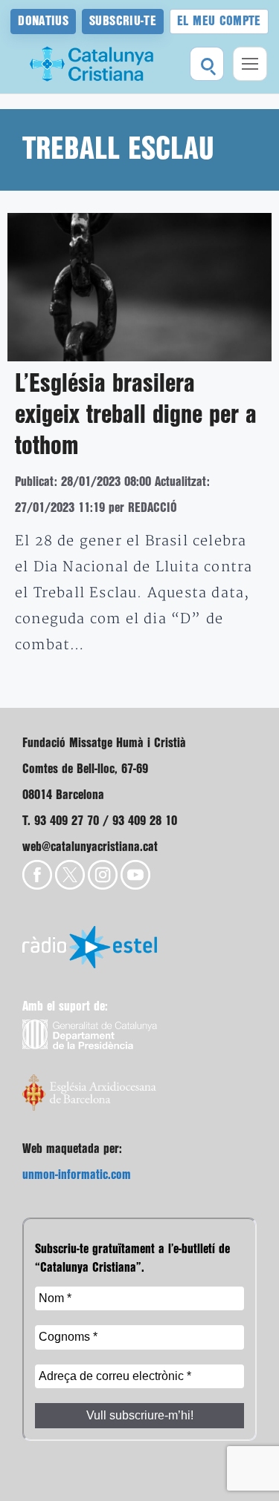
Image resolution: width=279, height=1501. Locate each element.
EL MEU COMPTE (219, 21)
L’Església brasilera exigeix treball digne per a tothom (136, 415)
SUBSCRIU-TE (122, 21)
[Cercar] (207, 64)
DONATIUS (43, 21)
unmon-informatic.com (76, 1174)
